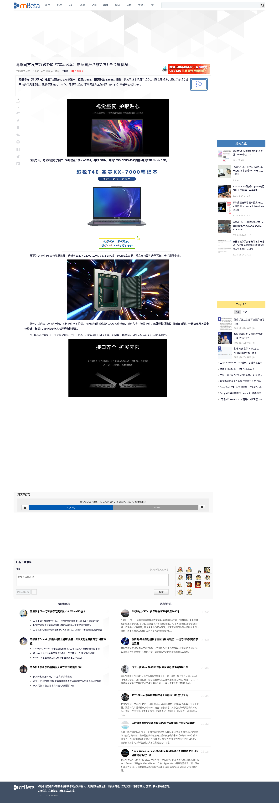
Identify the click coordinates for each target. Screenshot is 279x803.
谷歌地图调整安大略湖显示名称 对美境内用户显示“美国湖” (164, 723)
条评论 (79, 71)
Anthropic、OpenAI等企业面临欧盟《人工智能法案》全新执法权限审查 (66, 648)
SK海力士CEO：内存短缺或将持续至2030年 (156, 611)
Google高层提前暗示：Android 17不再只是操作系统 (246, 393)
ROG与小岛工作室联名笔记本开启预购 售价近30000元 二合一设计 (248, 171)
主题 (140, 5)
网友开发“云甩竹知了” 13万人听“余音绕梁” (52, 676)
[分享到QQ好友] (18, 127)
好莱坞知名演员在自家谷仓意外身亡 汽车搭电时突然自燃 (248, 381)
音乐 (70, 5)
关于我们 (42, 790)
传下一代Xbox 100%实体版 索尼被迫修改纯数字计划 (160, 667)
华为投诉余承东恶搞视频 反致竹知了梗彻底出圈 (56, 667)
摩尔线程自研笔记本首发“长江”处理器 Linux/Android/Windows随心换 (248, 206)
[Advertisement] (139, 33)
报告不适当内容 (67, 790)
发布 (161, 592)
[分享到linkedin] (18, 163)
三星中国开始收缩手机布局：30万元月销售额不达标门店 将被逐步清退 (66, 621)
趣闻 (105, 5)
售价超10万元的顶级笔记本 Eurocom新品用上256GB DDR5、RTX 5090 (248, 226)
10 (219, 399)
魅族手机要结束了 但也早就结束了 (237, 368)
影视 (59, 5)
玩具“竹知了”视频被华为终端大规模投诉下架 (53, 685)
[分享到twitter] (18, 156)
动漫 (94, 5)
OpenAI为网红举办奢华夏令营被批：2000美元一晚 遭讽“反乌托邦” (64, 653)
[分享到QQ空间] (18, 120)
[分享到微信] (18, 134)
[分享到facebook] (18, 149)
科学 (117, 5)
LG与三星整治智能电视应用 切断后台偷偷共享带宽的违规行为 (62, 625)
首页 (47, 5)
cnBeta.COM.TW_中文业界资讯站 (27, 5)
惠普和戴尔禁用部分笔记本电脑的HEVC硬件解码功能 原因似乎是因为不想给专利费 (248, 245)
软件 (129, 5)
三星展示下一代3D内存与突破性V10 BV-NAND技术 (57, 611)
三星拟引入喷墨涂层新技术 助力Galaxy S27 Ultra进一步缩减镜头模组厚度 (67, 630)
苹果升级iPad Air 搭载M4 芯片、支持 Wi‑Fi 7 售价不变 (247, 375)
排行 (153, 5)
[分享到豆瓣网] (18, 142)
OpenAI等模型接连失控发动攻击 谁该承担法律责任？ (58, 657)
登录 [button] (18, 569)
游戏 (82, 5)
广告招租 (52, 790)
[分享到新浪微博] (18, 113)
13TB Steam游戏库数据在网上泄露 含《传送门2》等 (160, 695)
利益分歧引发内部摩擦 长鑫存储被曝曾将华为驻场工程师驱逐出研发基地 (67, 681)
